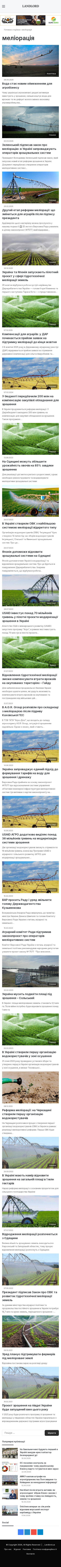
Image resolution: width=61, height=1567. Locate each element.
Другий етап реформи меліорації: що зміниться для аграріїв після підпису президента (28, 214)
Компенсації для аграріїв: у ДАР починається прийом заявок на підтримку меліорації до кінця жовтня (29, 338)
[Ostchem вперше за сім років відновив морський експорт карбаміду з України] (10, 1510)
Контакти (31, 1554)
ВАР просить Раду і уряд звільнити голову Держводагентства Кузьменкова (26, 903)
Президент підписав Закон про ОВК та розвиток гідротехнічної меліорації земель (29, 1296)
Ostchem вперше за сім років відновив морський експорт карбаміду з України (35, 1509)
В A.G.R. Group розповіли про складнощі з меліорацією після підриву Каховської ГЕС (30, 711)
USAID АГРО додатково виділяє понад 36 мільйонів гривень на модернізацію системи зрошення (29, 838)
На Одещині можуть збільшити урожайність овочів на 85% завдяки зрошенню (27, 465)
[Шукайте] (57, 7)
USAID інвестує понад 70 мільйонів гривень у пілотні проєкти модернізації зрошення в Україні (30, 617)
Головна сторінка (12, 30)
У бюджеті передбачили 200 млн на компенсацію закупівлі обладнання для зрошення (30, 400)
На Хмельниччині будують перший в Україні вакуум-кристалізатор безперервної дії (39, 1452)
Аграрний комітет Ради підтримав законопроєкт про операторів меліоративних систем (26, 936)
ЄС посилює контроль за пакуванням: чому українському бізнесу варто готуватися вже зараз (39, 1466)
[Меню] (3, 7)
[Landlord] (30, 6)
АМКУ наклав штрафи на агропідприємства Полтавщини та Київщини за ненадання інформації (38, 1479)
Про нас (8, 1549)
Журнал (17, 1549)
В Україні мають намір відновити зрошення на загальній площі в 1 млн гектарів (28, 1179)
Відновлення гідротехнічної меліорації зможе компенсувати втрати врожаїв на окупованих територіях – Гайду (29, 679)
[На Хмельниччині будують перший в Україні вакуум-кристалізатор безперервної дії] (10, 1453)
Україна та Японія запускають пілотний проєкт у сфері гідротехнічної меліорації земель (30, 276)
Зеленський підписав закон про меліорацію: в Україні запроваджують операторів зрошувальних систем (29, 148)
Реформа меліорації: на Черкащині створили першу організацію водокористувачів (26, 1114)
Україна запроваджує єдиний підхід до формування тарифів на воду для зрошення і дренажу (30, 773)
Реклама (27, 1549)
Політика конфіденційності (45, 1549)
